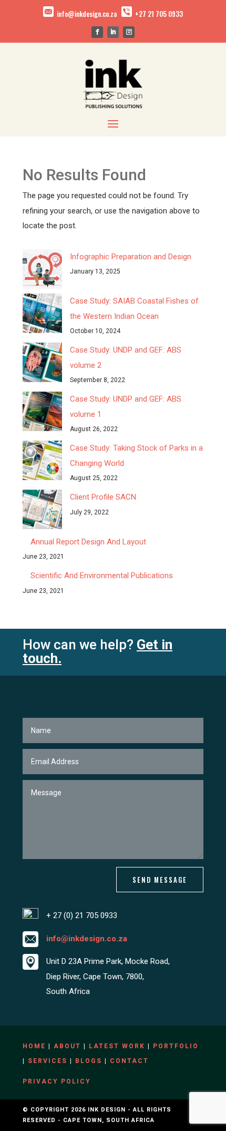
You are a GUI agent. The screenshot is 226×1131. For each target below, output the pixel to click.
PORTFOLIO (176, 1046)
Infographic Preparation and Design (130, 256)
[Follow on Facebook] (97, 32)
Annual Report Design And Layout (88, 542)
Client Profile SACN (103, 497)
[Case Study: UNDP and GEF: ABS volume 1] (42, 414)
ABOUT (67, 1046)
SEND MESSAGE (159, 879)
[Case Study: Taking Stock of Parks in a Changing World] (42, 463)
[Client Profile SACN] (42, 512)
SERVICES (47, 1061)
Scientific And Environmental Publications (101, 575)
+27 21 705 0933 (159, 13)
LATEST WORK (117, 1046)
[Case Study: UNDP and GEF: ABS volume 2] (42, 365)
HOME (34, 1046)
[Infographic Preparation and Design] (42, 271)
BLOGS (88, 1061)
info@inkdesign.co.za (87, 13)
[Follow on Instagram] (129, 32)
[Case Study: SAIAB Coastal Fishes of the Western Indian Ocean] (42, 316)
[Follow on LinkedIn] (113, 32)
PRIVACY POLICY (57, 1081)
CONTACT (129, 1061)
